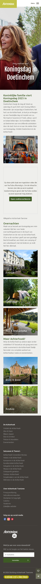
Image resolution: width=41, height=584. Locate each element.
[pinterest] (12, 519)
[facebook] (5, 519)
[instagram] (8, 519)
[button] (37, 3)
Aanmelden (15, 560)
